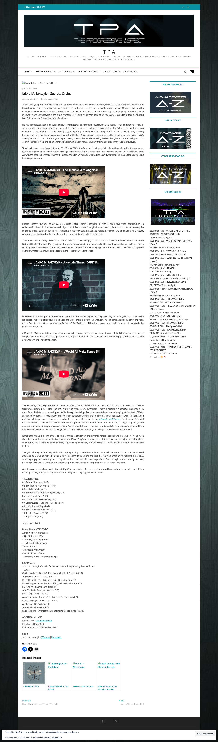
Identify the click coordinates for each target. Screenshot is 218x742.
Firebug (167, 271)
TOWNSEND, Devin (176, 251)
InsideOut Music (44, 620)
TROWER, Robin (176, 299)
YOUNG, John (174, 275)
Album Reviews (44, 71)
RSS (161, 357)
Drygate (168, 237)
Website (45, 637)
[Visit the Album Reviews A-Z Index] (170, 93)
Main (27, 71)
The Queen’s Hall (174, 326)
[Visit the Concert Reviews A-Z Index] (170, 165)
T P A (109, 52)
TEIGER (171, 268)
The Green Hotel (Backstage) (176, 278)
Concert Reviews (88, 71)
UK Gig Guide (111, 71)
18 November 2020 (50, 99)
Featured (129, 71)
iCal (165, 357)
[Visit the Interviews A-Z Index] (170, 129)
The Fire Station (175, 302)
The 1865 (174, 312)
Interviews (65, 71)
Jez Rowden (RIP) (31, 99)
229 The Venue (169, 343)
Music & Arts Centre (179, 319)
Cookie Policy (56, 737)
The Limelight (168, 285)
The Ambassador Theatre (173, 254)
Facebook (56, 637)
